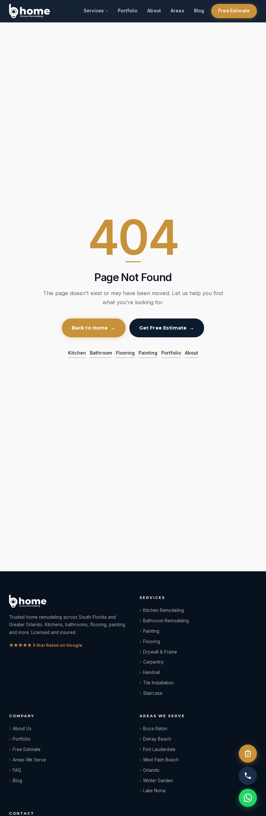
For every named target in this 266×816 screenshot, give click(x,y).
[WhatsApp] (248, 798)
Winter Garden (158, 780)
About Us (22, 728)
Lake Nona (154, 790)
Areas (177, 10)
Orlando (151, 770)
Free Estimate (234, 10)
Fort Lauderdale (159, 749)
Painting (148, 353)
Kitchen (77, 353)
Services (94, 10)
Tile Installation (158, 682)
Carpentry (153, 662)
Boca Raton (155, 728)
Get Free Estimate (163, 328)
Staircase (153, 693)
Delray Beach (157, 739)
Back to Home (90, 328)
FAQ (17, 770)
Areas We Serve (29, 759)
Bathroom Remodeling (166, 620)
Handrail (151, 672)
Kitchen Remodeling (163, 610)
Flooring (125, 353)
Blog (199, 10)
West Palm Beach (161, 759)
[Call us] (248, 776)
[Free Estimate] (248, 754)
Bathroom (101, 353)
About (154, 10)
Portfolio (128, 10)
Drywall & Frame (160, 651)
